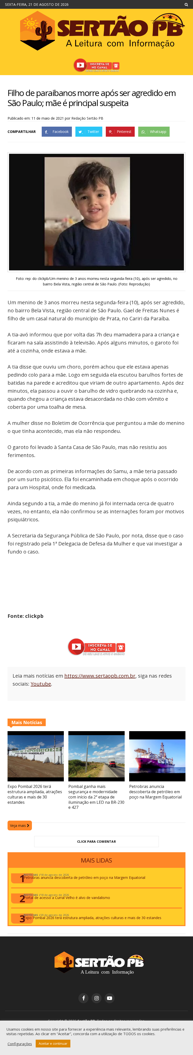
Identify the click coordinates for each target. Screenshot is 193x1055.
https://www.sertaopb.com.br (99, 675)
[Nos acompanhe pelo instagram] (96, 998)
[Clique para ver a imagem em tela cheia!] (96, 269)
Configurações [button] (20, 1043)
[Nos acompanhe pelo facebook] (83, 998)
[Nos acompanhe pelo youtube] (110, 998)
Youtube (41, 683)
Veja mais (18, 825)
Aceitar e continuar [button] (53, 1043)
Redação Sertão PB (87, 118)
